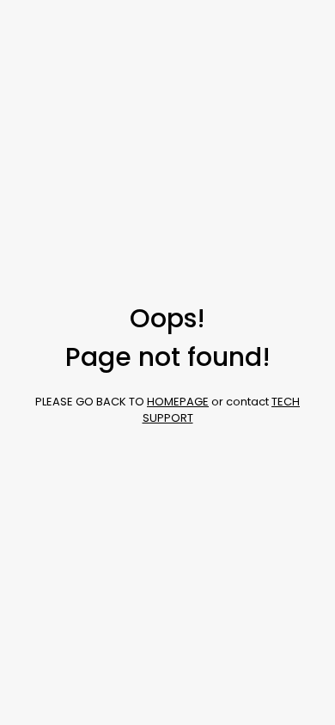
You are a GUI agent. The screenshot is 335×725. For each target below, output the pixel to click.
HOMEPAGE (178, 401)
